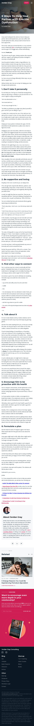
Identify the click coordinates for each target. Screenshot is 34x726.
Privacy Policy (5, 681)
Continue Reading (8, 585)
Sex (3, 659)
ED (13, 47)
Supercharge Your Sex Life (10, 486)
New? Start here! (26, 3)
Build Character (6, 664)
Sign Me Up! (27, 611)
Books (20, 666)
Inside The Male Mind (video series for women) (16, 483)
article (23, 532)
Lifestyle (4, 661)
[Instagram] (6, 652)
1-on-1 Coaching (22, 659)
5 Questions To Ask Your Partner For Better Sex (16, 498)
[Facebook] (2, 652)
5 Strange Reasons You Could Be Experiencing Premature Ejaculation (15, 582)
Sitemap (4, 676)
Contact (4, 686)
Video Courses (22, 661)
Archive (4, 669)
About (20, 664)
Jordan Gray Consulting (10, 649)
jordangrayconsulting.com (10, 694)
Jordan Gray (6, 26)
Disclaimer (4, 678)
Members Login (6, 683)
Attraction (4, 666)
